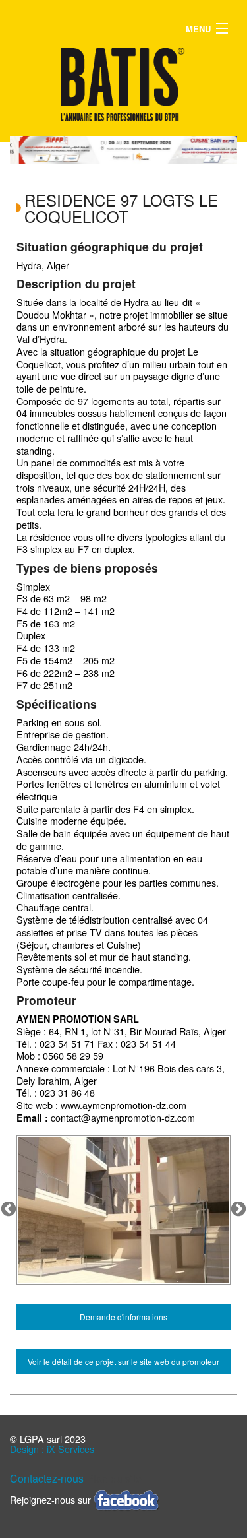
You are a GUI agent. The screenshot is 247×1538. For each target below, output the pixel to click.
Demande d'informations (123, 1316)
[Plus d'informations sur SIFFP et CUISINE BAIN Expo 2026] (128, 150)
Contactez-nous (47, 1478)
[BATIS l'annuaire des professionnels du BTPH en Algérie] (123, 84)
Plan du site (114, 1478)
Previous (8, 1209)
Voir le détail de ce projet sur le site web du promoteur (123, 1361)
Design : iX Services (52, 1449)
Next (238, 1209)
